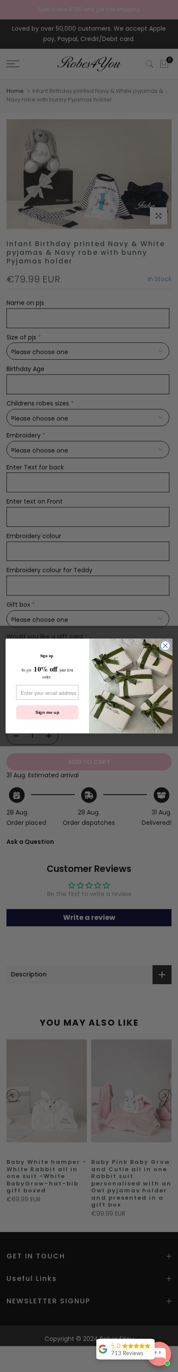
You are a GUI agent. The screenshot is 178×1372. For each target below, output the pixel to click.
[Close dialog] (165, 646)
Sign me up (47, 712)
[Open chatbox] (159, 1354)
